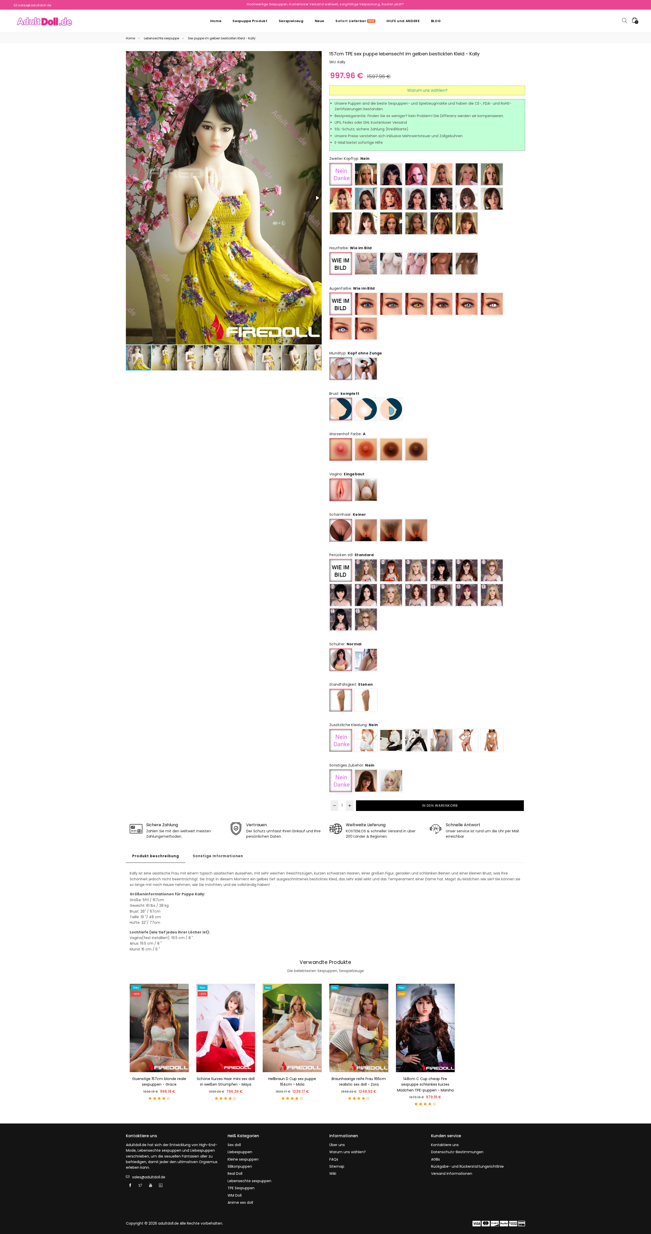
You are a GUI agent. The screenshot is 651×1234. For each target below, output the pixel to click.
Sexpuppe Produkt (249, 21)
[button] (317, 198)
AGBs (435, 1159)
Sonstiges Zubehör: (351, 765)
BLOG (436, 21)
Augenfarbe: (352, 288)
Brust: (344, 393)
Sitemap (336, 1166)
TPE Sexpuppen (241, 1188)
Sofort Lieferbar (354, 21)
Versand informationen (451, 1173)
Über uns (337, 1144)
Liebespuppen (240, 1151)
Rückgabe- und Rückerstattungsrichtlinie (467, 1166)
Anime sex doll (240, 1202)
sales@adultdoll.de (34, 5)
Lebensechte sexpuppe (161, 38)
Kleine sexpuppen (243, 1159)
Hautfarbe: (350, 248)
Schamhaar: (347, 514)
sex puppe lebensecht (379, 54)
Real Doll (235, 1173)
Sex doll (234, 1144)
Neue (319, 21)
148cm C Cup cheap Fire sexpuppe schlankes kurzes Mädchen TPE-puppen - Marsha (425, 1084)
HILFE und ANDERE (403, 21)
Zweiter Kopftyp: (349, 158)
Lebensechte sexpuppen (249, 1180)
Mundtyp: (355, 353)
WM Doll (235, 1195)
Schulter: (345, 644)
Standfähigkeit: (351, 684)
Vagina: (347, 474)
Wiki (332, 1173)
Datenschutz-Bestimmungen (457, 1151)
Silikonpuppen (240, 1166)
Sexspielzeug (291, 21)
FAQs (333, 1159)
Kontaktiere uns (445, 1144)
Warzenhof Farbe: (347, 433)
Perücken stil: (351, 554)
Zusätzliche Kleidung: (353, 724)
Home (215, 21)
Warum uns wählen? (347, 1151)
